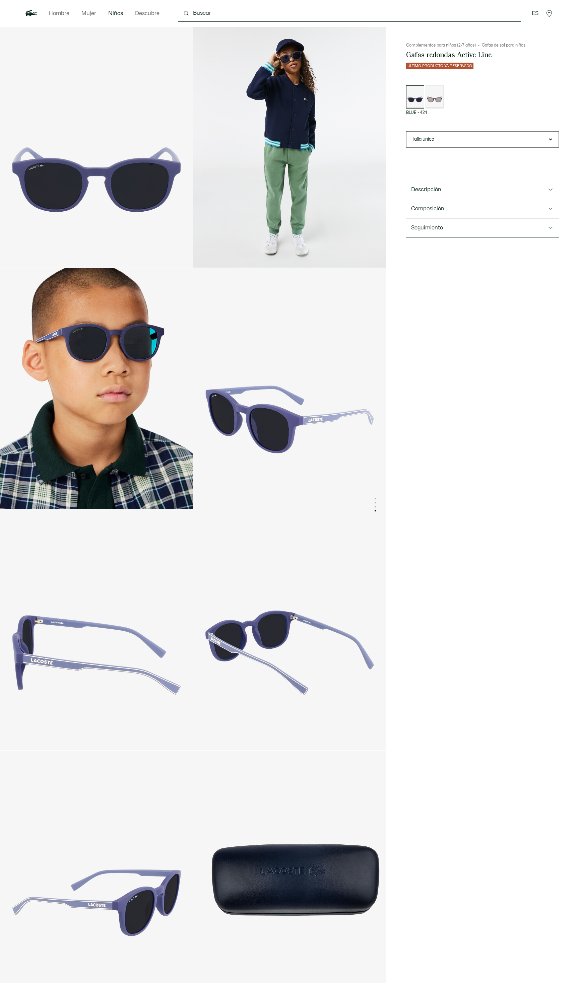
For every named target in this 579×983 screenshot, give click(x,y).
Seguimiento (427, 227)
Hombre (59, 13)
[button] (549, 13)
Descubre (147, 13)
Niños (115, 13)
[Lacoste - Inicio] (31, 13)
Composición (427, 208)
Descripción (426, 189)
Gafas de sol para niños (503, 45)
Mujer (88, 13)
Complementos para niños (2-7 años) (441, 45)
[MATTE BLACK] (434, 97)
